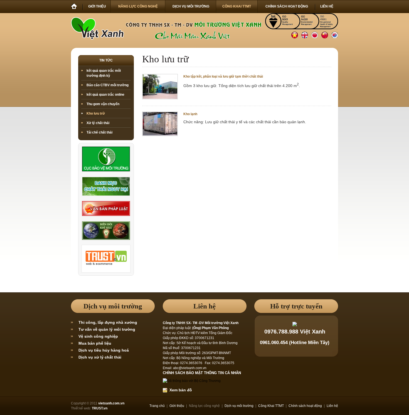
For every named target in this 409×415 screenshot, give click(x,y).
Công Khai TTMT (271, 406)
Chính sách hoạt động (305, 406)
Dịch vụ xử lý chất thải (99, 357)
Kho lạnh (190, 114)
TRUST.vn (99, 408)
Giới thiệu (176, 406)
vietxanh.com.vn (111, 403)
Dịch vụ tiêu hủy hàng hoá (103, 350)
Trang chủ (157, 406)
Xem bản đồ (179, 390)
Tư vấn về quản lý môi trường (106, 329)
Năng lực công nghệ (204, 406)
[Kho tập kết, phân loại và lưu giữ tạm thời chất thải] (160, 98)
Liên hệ (332, 406)
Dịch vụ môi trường (239, 406)
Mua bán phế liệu (94, 343)
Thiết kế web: (81, 408)
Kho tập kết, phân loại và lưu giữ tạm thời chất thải (223, 76)
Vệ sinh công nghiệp (98, 336)
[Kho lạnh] (160, 134)
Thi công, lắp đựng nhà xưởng (107, 322)
